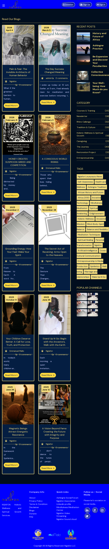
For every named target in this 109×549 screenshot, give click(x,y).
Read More (10, 105)
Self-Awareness (85, 181)
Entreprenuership (85, 157)
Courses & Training (86, 110)
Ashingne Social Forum (67, 497)
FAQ (32, 516)
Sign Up (86, 4)
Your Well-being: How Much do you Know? (100, 87)
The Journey (83, 146)
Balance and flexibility (97, 229)
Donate (34, 513)
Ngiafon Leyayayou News (90, 176)
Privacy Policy (37, 501)
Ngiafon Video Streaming (63, 514)
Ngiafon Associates (65, 501)
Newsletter (82, 116)
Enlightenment (97, 213)
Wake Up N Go (99, 277)
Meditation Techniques (89, 234)
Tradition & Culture (86, 127)
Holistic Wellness (86, 218)
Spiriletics (95, 266)
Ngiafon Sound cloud (66, 519)
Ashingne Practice (98, 47)
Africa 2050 (83, 197)
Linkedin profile (63, 504)
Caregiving (82, 141)
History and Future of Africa (99, 36)
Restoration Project (86, 152)
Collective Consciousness (100, 73)
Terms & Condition (38, 504)
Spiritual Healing (85, 240)
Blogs (33, 510)
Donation (68, 4)
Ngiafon (98, 245)
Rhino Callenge (84, 121)
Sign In (102, 4)
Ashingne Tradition (97, 187)
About (33, 497)
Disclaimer (34, 507)
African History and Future (90, 192)
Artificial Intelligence (87, 250)
